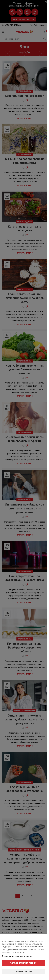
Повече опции (23, 971)
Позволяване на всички (23, 963)
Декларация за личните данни (17, 956)
